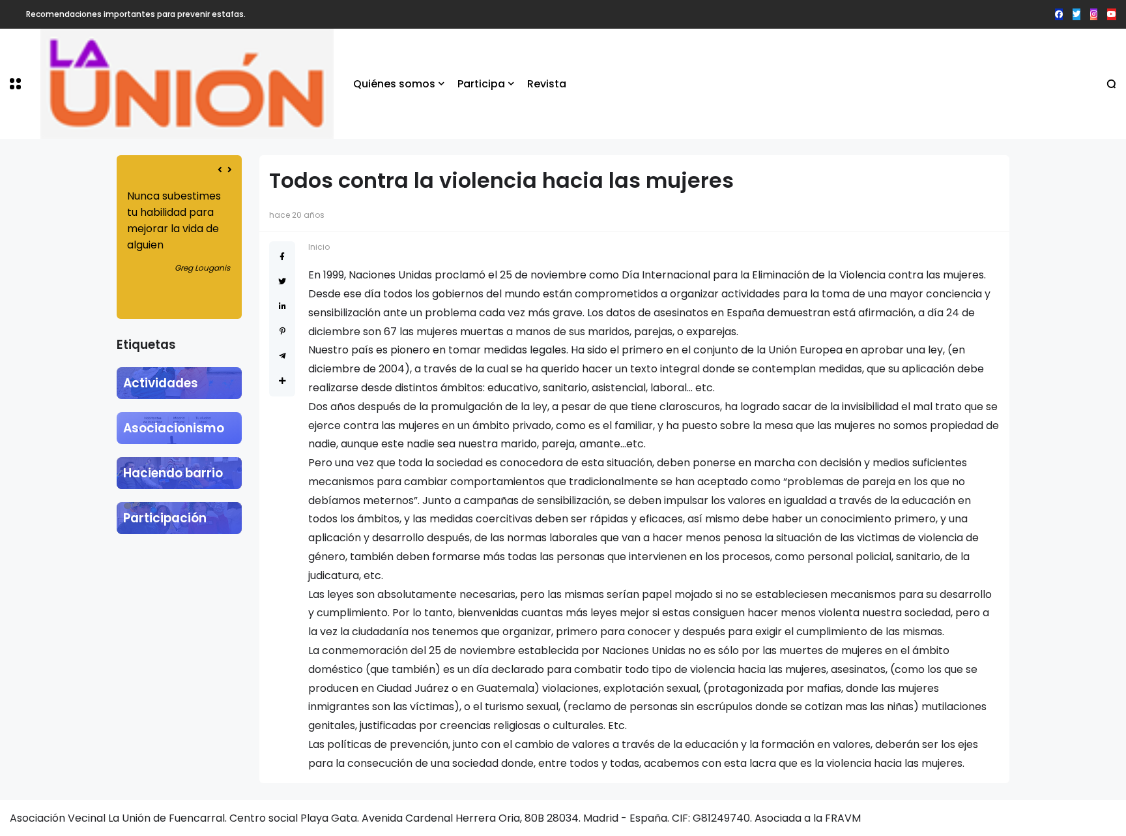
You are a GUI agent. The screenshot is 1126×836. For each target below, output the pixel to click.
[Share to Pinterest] (282, 330)
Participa (481, 83)
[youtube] (1111, 14)
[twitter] (1076, 14)
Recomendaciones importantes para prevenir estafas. (136, 14)
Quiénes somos (394, 83)
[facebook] (1059, 14)
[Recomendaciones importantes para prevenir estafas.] (16, 14)
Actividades (160, 383)
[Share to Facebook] (282, 256)
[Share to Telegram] (282, 355)
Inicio (319, 246)
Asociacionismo (173, 428)
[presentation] (220, 170)
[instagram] (1093, 14)
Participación (165, 518)
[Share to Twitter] (282, 281)
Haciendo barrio (173, 473)
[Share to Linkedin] (282, 306)
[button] (15, 83)
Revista (546, 83)
